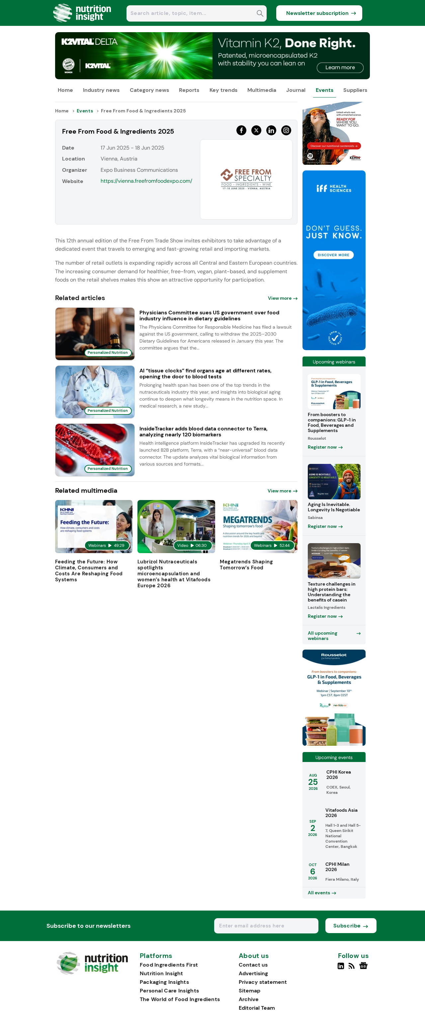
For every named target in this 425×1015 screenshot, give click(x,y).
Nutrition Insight (161, 973)
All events (319, 892)
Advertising (253, 973)
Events (324, 90)
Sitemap (249, 990)
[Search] (260, 14)
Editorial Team (257, 1008)
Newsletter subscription (317, 13)
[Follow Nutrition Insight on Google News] (364, 968)
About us (254, 956)
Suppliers (355, 90)
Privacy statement (263, 982)
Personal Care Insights (169, 990)
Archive (249, 999)
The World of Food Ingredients (180, 999)
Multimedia (261, 90)
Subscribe (347, 925)
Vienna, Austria (119, 159)
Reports (189, 90)
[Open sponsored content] (212, 77)
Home (65, 90)
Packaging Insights (164, 982)
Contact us (253, 965)
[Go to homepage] (92, 973)
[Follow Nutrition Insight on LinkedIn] (341, 968)
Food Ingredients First (169, 965)
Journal (295, 90)
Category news (149, 90)
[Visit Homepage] (82, 24)
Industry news (101, 90)
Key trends (223, 90)
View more (280, 298)
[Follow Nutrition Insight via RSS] (352, 968)
